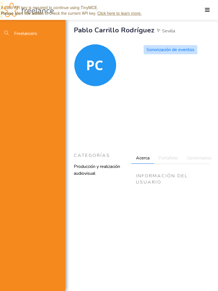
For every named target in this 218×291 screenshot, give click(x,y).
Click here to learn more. (119, 13)
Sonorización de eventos (170, 50)
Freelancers (25, 33)
